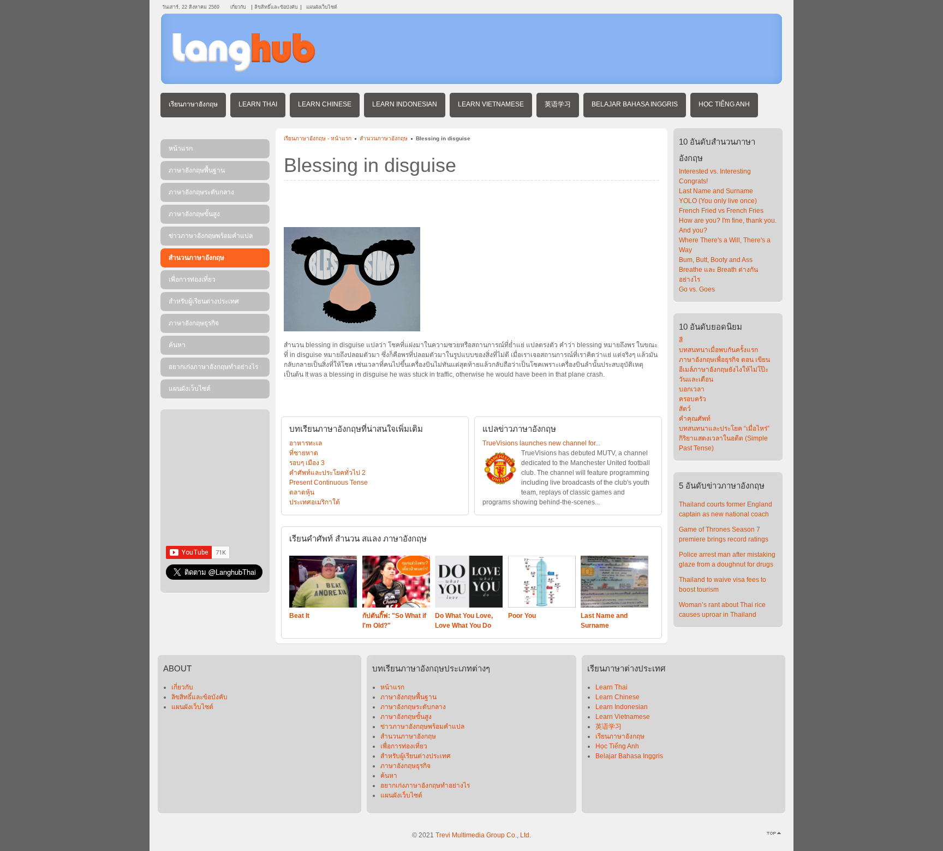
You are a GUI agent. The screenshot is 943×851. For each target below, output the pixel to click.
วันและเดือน (696, 379)
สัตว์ (685, 409)
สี (681, 340)
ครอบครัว (692, 399)
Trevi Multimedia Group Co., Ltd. (483, 835)
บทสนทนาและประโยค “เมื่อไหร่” (724, 428)
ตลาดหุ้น (301, 492)
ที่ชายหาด (303, 453)
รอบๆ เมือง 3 (307, 463)
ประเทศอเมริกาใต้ (314, 502)
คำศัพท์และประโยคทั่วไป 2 (327, 473)
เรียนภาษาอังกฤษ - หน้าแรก (317, 138)
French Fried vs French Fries (721, 211)
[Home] (243, 70)
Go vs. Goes (697, 289)
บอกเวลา (692, 389)
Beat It (299, 616)
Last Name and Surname (716, 191)
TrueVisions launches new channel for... (541, 443)
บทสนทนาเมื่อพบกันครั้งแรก (718, 350)
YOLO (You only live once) (718, 201)
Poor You (522, 616)
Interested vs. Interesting (715, 171)
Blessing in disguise (370, 165)
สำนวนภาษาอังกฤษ (384, 138)
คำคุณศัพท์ (695, 418)
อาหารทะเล (305, 443)
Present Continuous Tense (328, 482)
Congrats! (693, 181)
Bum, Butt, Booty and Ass (716, 260)
